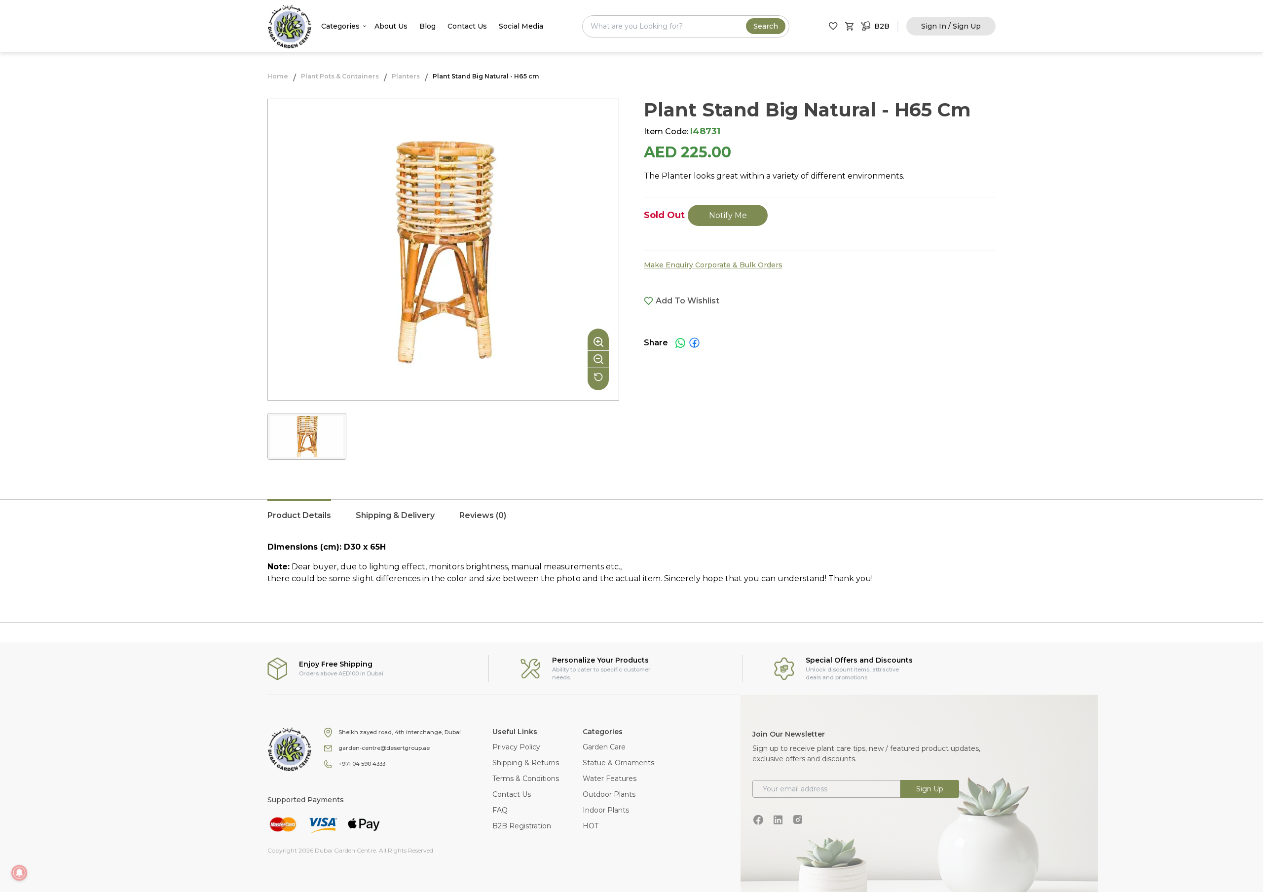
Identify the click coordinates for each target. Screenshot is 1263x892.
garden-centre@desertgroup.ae (384, 747)
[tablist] (631, 520)
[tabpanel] (631, 563)
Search (765, 26)
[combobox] (685, 26)
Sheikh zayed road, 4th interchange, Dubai (399, 732)
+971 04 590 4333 (361, 763)
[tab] (299, 520)
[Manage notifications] (19, 873)
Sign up (929, 788)
